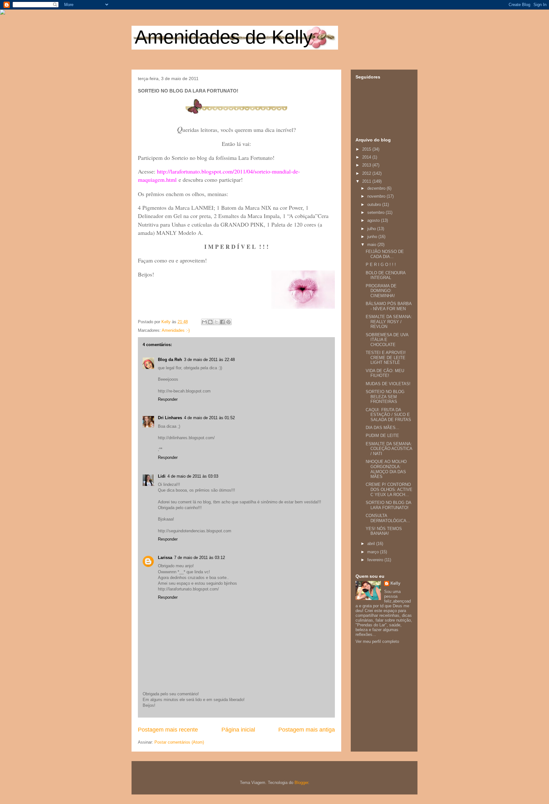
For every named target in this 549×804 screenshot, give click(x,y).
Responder (168, 399)
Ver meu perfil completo (377, 641)
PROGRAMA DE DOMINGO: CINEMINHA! (381, 290)
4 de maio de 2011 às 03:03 (192, 476)
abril (371, 543)
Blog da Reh (170, 359)
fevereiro (375, 559)
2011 (367, 181)
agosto (374, 220)
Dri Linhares (170, 417)
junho (372, 236)
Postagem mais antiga (306, 729)
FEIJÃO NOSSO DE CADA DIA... (385, 254)
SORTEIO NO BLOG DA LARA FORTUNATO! (388, 505)
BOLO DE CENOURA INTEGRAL (385, 275)
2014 (367, 157)
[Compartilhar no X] (216, 322)
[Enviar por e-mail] (204, 322)
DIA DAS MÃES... (382, 427)
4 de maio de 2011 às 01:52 (209, 417)
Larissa (165, 557)
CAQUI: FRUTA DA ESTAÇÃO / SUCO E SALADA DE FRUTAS (388, 414)
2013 (367, 165)
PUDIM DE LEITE (382, 435)
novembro (377, 196)
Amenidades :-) (176, 330)
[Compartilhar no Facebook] (222, 322)
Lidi (162, 476)
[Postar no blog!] (210, 322)
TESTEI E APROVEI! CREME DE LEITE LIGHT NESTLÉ (386, 357)
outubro (374, 204)
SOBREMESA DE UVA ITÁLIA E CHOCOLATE (387, 339)
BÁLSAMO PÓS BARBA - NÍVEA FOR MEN (388, 306)
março (373, 551)
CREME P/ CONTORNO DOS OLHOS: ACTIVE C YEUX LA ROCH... (389, 489)
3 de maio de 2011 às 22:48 (209, 359)
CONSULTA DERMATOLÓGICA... (388, 518)
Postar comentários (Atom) (179, 742)
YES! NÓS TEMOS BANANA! (384, 531)
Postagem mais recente (168, 729)
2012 (367, 173)
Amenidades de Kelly (224, 37)
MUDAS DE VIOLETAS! (388, 383)
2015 (367, 149)
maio (372, 244)
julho (372, 228)
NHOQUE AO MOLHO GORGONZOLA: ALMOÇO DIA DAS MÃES (386, 469)
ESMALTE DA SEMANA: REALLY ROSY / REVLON (389, 321)
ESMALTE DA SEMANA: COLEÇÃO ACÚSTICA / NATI (389, 448)
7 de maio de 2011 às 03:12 (199, 557)
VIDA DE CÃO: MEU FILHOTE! (385, 373)
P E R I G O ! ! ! (381, 264)
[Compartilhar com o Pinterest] (228, 322)
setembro (376, 212)
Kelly (395, 583)
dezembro (377, 188)
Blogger (301, 782)
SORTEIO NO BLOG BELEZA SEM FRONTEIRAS (385, 396)
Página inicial (238, 729)
